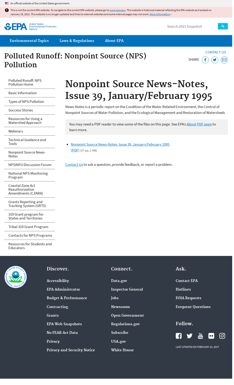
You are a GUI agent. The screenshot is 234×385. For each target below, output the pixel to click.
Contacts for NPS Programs (30, 235)
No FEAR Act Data (62, 333)
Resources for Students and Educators (30, 245)
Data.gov (119, 281)
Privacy (53, 342)
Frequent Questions (193, 307)
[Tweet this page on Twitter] (214, 59)
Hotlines (183, 290)
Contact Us (215, 52)
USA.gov (118, 342)
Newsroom (120, 307)
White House (122, 350)
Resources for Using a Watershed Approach (25, 120)
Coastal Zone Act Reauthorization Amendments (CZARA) (25, 189)
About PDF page (199, 124)
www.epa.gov (118, 10)
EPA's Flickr (211, 336)
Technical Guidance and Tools (27, 141)
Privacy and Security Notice (71, 350)
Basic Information (22, 92)
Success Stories (20, 110)
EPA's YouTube (200, 336)
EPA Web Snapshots (64, 324)
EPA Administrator (63, 290)
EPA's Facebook (179, 336)
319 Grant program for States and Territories (26, 216)
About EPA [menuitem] (114, 41)
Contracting (57, 307)
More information (160, 14)
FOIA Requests (188, 298)
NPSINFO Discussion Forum (29, 164)
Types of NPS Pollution (26, 101)
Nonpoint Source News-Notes (27, 154)
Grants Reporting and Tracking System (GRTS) (27, 203)
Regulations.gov (125, 324)
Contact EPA (187, 281)
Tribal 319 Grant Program (28, 226)
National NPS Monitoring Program (28, 175)
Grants (53, 316)
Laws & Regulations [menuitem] (77, 41)
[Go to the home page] (15, 26)
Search (223, 26)
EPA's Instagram (222, 336)
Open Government (127, 316)
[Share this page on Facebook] (205, 59)
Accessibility (58, 281)
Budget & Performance (67, 298)
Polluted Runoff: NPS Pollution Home (24, 82)
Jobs (115, 298)
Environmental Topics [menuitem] (29, 41)
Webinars (15, 131)
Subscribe (119, 333)
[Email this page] (224, 59)
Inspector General (127, 290)
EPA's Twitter (190, 336)
